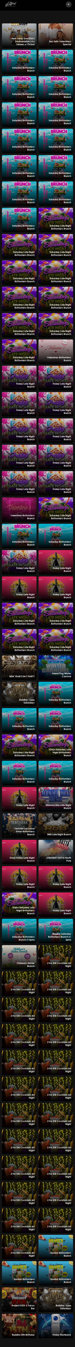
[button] (68, 4)
